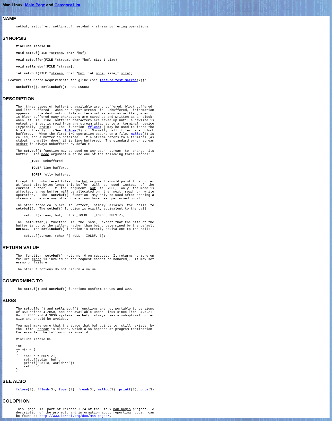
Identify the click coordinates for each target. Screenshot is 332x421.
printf (125, 389)
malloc (136, 134)
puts (144, 389)
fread (83, 389)
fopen (64, 389)
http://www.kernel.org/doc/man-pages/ (74, 416)
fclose (70, 130)
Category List (67, 5)
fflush (94, 127)
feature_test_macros (118, 80)
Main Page (35, 5)
